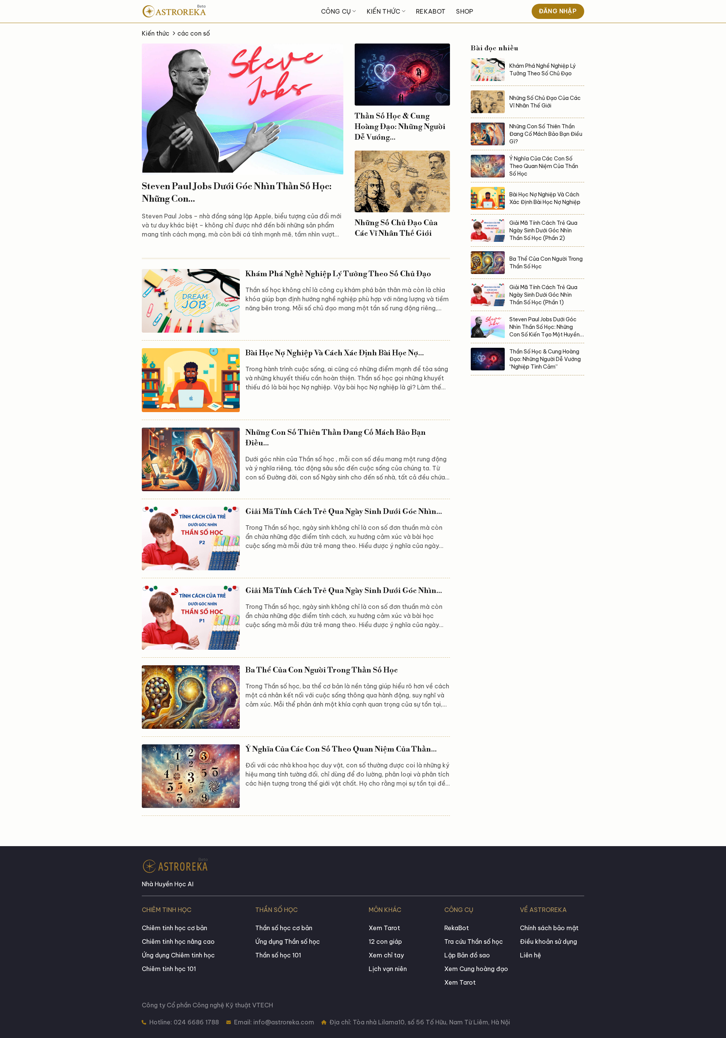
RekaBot (430, 11)
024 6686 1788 (195, 1022)
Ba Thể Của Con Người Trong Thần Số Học (321, 670)
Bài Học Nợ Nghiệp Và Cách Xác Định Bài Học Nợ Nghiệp (544, 198)
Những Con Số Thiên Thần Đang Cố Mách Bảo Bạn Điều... (335, 438)
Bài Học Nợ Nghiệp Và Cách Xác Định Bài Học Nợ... (334, 353)
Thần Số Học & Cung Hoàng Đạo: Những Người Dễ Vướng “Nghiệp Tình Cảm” (545, 359)
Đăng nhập (558, 11)
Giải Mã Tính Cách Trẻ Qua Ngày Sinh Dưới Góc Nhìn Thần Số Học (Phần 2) (543, 230)
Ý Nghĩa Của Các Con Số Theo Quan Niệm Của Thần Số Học (543, 166)
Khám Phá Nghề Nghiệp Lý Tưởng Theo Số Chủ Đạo (338, 274)
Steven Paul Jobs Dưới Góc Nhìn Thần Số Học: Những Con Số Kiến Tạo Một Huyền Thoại (544, 327)
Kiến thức (383, 11)
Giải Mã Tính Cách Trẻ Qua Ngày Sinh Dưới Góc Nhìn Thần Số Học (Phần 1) (543, 295)
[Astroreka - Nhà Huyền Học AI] (196, 11)
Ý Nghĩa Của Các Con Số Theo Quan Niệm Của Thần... (341, 749)
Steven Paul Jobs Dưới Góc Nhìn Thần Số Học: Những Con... (237, 193)
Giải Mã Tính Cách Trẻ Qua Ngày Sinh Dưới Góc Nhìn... (343, 512)
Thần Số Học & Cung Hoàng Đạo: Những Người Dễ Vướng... (400, 127)
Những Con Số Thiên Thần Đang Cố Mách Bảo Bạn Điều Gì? (545, 134)
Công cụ (336, 11)
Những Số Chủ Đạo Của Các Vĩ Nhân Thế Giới (396, 228)
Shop (464, 11)
